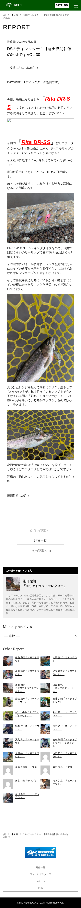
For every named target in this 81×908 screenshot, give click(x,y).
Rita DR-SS (36, 142)
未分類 (14, 15)
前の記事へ (41, 530)
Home (4, 15)
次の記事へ (39, 550)
